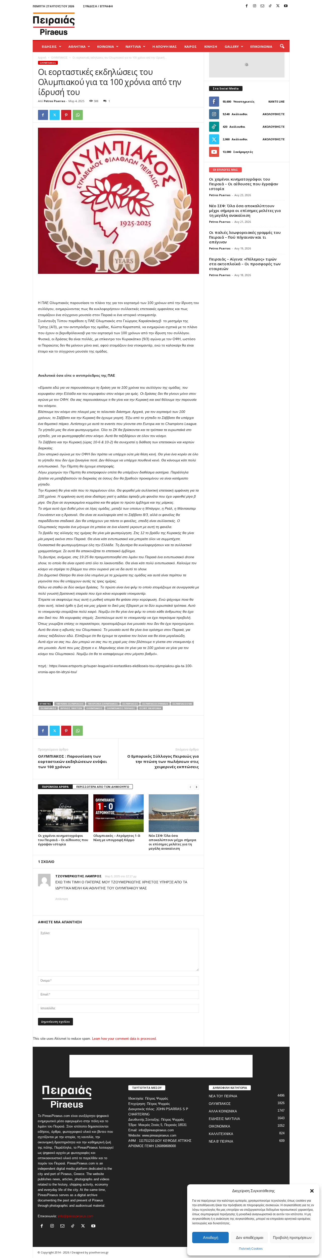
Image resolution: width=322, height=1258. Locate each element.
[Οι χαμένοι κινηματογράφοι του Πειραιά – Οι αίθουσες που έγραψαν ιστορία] (63, 813)
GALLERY (232, 46)
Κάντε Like (276, 101)
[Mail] (262, 6)
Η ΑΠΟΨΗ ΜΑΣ (164, 46)
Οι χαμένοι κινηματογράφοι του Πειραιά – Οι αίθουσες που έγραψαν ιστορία (63, 839)
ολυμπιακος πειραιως (121, 708)
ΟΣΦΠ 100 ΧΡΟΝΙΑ (150, 708)
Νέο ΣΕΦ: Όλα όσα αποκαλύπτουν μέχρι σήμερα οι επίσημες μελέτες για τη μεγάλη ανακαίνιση (172, 842)
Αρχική (42, 57)
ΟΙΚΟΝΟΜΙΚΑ (219, 1126)
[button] (311, 1190)
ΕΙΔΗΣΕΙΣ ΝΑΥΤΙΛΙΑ (224, 1119)
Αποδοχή (210, 1237)
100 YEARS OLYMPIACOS (70, 703)
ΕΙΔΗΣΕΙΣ (49, 46)
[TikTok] (270, 6)
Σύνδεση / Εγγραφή (98, 6)
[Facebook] (247, 6)
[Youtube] (286, 6)
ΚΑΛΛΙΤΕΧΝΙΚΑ (221, 1134)
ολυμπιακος (94, 708)
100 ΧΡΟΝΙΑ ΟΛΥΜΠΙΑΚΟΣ (103, 703)
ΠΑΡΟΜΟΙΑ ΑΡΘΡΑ (55, 787)
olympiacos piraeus (155, 703)
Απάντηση (61, 898)
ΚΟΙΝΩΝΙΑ (105, 46)
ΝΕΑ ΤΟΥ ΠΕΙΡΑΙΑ (223, 1096)
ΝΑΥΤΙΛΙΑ (133, 46)
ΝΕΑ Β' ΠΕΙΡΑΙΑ (221, 1141)
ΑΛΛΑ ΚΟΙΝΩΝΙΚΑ (223, 1111)
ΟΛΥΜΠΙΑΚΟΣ (59, 57)
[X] (278, 6)
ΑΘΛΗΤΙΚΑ (77, 46)
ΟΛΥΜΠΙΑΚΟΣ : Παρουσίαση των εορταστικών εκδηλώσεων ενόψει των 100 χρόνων (72, 761)
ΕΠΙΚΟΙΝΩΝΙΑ (261, 46)
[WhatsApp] (78, 115)
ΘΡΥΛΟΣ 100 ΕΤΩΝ (71, 708)
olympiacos (130, 703)
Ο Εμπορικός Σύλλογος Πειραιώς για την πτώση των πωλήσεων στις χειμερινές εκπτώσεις (163, 761)
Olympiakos (48, 708)
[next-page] (196, 787)
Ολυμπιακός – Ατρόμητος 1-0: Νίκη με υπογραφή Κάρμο (116, 837)
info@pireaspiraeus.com (75, 1216)
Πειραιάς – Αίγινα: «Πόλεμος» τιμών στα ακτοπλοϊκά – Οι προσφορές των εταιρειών (244, 263)
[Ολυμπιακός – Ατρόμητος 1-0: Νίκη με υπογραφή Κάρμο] (118, 813)
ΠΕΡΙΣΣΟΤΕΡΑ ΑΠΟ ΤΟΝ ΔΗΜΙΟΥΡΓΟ (102, 787)
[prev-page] (190, 787)
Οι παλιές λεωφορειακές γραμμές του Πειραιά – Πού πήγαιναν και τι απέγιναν (245, 237)
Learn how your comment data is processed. (124, 1038)
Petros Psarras (54, 101)
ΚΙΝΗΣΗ (210, 46)
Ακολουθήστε (274, 114)
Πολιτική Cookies (251, 1248)
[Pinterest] (66, 115)
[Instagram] (255, 6)
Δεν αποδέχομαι (249, 1237)
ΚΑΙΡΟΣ (190, 46)
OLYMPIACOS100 (182, 703)
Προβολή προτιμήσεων (292, 1237)
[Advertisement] (198, 23)
